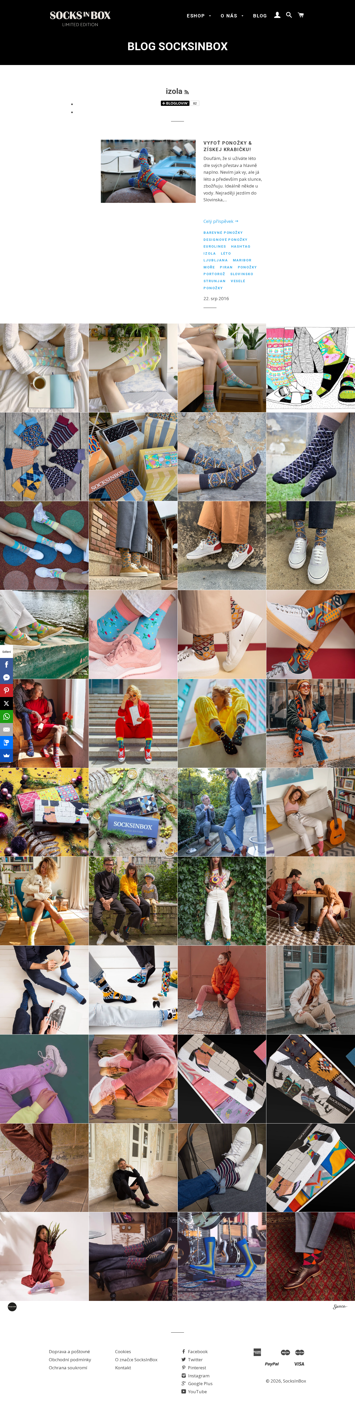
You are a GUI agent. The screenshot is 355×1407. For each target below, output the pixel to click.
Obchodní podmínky (70, 1360)
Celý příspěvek (218, 221)
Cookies (123, 1351)
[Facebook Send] (6, 677)
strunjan (214, 281)
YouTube (197, 1392)
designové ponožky (225, 240)
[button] (44, 368)
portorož (214, 274)
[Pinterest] (6, 690)
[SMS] (6, 742)
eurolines (214, 246)
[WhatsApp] (6, 716)
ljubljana (215, 260)
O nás (230, 16)
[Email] (6, 729)
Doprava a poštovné (69, 1351)
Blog (260, 16)
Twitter (195, 1360)
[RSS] (186, 92)
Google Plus (200, 1383)
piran (226, 267)
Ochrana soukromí (68, 1368)
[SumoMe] (6, 755)
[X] (6, 703)
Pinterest (196, 1368)
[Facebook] (6, 664)
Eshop (197, 16)
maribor (242, 260)
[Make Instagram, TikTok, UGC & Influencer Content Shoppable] (340, 1307)
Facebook (197, 1351)
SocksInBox (294, 1381)
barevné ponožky (223, 233)
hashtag (241, 246)
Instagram (198, 1376)
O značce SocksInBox (136, 1360)
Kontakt (123, 1368)
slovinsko (242, 274)
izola (209, 253)
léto (226, 253)
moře (209, 267)
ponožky (247, 267)
